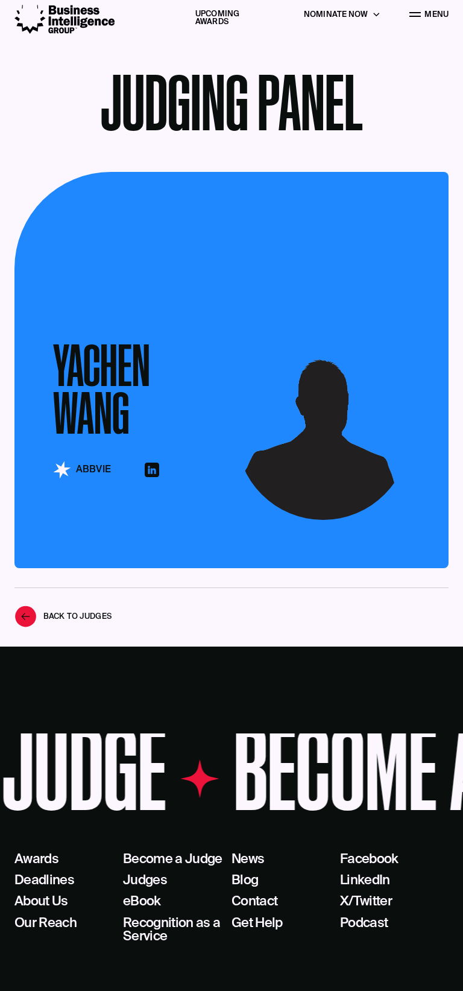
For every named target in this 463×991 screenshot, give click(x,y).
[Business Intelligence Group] (64, 19)
